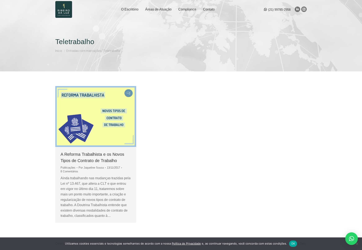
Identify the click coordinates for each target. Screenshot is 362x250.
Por (91, 167)
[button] (351, 238)
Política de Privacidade (186, 243)
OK (293, 243)
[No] (357, 244)
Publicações (68, 167)
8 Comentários (69, 171)
